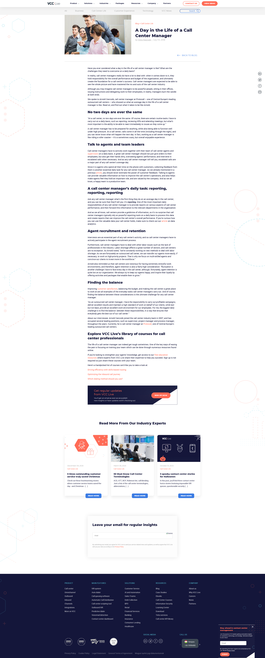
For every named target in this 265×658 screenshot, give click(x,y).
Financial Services (132, 611)
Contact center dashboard (102, 619)
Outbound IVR (97, 607)
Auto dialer (96, 592)
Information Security (164, 603)
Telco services (162, 615)
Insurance (129, 619)
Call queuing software (101, 596)
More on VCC (70, 611)
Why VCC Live (194, 592)
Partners (192, 603)
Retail (127, 607)
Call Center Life (99, 11)
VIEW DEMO (209, 3)
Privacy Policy (119, 547)
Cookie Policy (83, 653)
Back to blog (189, 55)
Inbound (68, 600)
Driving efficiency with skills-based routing (107, 369)
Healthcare (129, 626)
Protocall (147, 323)
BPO (126, 603)
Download (160, 611)
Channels (68, 603)
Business (79, 11)
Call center (69, 588)
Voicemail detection (100, 615)
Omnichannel (70, 592)
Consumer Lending (132, 622)
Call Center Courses (164, 600)
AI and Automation (132, 592)
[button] (199, 644)
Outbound (69, 596)
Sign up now (161, 395)
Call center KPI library (164, 619)
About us (192, 588)
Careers (192, 596)
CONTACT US (191, 3)
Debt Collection (131, 600)
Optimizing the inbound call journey (104, 374)
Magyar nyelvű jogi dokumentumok (149, 653)
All (66, 11)
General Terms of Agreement (120, 653)
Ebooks (159, 596)
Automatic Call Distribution (103, 600)
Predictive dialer (98, 611)
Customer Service (132, 588)
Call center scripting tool (101, 603)
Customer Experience (124, 11)
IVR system (96, 588)
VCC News (167, 11)
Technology (148, 11)
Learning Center (162, 607)
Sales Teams (130, 596)
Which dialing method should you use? (105, 378)
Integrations (70, 607)
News (191, 600)
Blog (137, 23)
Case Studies (161, 592)
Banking (128, 615)
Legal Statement (99, 653)
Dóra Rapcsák (144, 40)
